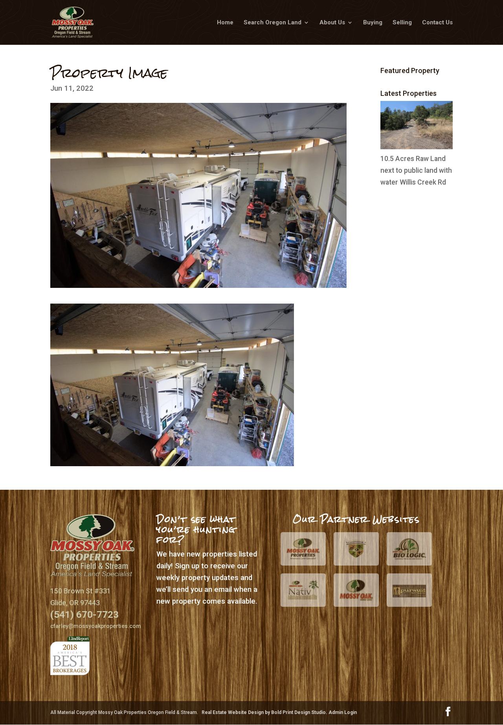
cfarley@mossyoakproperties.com (95, 626)
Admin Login (343, 712)
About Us (332, 23)
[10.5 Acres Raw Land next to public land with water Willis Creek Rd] (416, 147)
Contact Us (437, 23)
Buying (372, 23)
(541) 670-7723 (84, 614)
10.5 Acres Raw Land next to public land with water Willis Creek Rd (416, 170)
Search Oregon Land (272, 23)
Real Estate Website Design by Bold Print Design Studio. (265, 712)
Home (225, 23)
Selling (402, 23)
